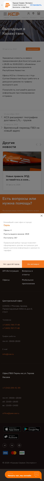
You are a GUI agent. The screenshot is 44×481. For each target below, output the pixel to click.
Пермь (7, 225)
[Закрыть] (2, 5)
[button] (23, 475)
